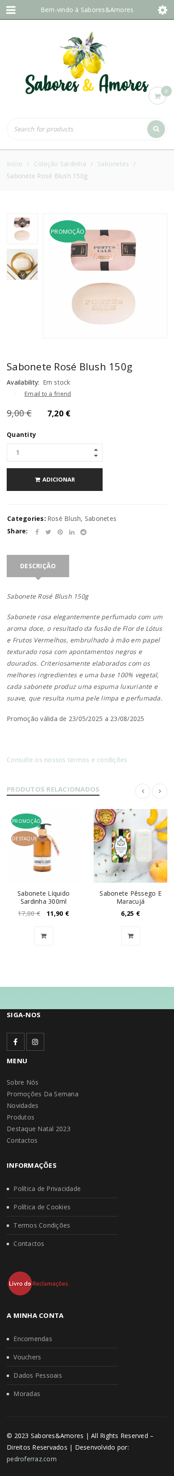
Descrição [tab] (38, 566)
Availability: (23, 382)
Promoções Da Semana (43, 1094)
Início (15, 163)
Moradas (26, 1393)
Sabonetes (113, 163)
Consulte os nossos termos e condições (67, 759)
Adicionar (58, 479)
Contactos (22, 1140)
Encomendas (32, 1338)
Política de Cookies (41, 1207)
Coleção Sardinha (60, 163)
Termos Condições (41, 1225)
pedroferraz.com (32, 1459)
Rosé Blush (64, 518)
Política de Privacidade (47, 1188)
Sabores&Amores (107, 9)
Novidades (22, 1105)
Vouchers (27, 1357)
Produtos (20, 1117)
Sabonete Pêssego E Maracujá (130, 897)
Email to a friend (48, 394)
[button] (44, 936)
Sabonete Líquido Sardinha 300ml (43, 897)
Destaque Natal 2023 (38, 1128)
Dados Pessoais (37, 1375)
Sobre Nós (22, 1082)
